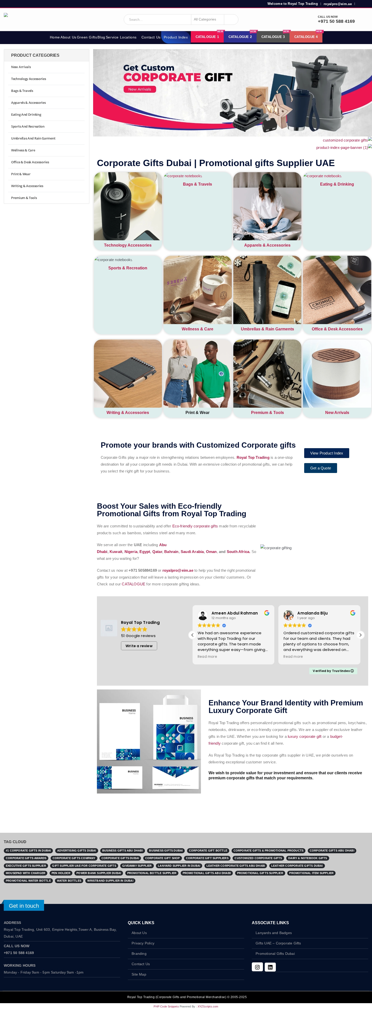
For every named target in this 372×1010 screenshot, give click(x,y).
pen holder (61, 873)
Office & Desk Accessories (337, 329)
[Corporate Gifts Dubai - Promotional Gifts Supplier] (24, 19)
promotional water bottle (28, 880)
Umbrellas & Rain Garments (267, 329)
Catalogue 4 (308, 35)
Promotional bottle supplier (151, 873)
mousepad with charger (25, 873)
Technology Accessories (128, 245)
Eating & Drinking (337, 184)
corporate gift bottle (208, 850)
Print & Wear (20, 174)
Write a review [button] (139, 645)
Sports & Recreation (127, 268)
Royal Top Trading (253, 457)
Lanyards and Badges (274, 933)
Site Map (139, 974)
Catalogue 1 (209, 35)
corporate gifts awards (26, 858)
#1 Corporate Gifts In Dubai (28, 850)
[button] (360, 635)
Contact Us (151, 37)
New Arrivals (337, 412)
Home (55, 37)
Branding (139, 954)
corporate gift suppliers (207, 858)
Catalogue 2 (242, 35)
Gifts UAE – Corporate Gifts (278, 943)
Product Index (176, 37)
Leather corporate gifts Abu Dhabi (235, 865)
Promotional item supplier (311, 873)
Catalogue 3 (275, 35)
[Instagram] (257, 966)
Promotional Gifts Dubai (275, 954)
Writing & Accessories (128, 412)
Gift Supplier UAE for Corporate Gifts (84, 865)
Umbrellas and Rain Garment (33, 138)
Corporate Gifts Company (74, 858)
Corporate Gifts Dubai (120, 858)
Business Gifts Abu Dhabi (122, 850)
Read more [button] (207, 657)
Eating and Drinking (26, 114)
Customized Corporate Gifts (258, 858)
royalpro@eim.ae (338, 4)
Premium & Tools (267, 412)
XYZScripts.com (208, 1006)
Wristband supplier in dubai (110, 880)
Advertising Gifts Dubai (76, 850)
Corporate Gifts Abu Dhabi (332, 850)
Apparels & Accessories (267, 245)
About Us (68, 37)
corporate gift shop (162, 858)
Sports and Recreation (28, 126)
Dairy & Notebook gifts (307, 858)
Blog (101, 37)
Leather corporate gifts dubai (297, 865)
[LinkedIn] (270, 967)
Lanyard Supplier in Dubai (179, 865)
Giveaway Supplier (137, 865)
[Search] (231, 19)
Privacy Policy (143, 943)
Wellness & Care (197, 329)
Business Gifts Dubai (166, 850)
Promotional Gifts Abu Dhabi (207, 873)
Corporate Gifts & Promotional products (269, 850)
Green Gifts (87, 37)
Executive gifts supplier (26, 865)
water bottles (69, 880)
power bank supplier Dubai (98, 873)
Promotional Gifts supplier (260, 873)
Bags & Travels (197, 184)
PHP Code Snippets (166, 1006)
